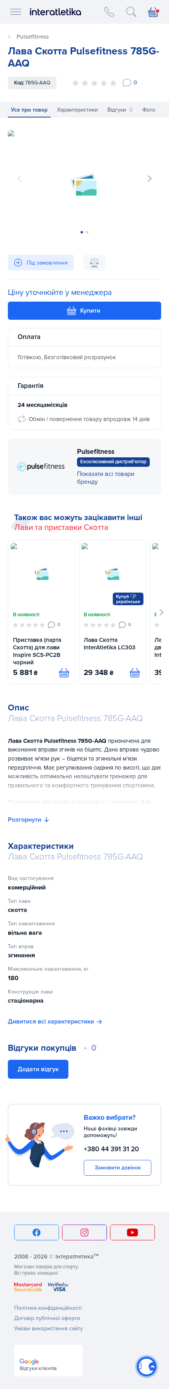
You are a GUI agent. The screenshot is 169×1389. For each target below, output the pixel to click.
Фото (148, 109)
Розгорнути (24, 820)
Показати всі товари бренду (105, 478)
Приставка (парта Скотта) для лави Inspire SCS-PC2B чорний (37, 651)
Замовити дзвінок (118, 1167)
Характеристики (77, 109)
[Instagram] (84, 1232)
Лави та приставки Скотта (61, 527)
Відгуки (120, 109)
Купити (90, 311)
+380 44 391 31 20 (111, 1149)
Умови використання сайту (48, 1328)
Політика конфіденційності (48, 1308)
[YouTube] (132, 1232)
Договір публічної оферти (47, 1318)
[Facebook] (36, 1232)
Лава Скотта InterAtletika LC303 (110, 643)
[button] (150, 178)
